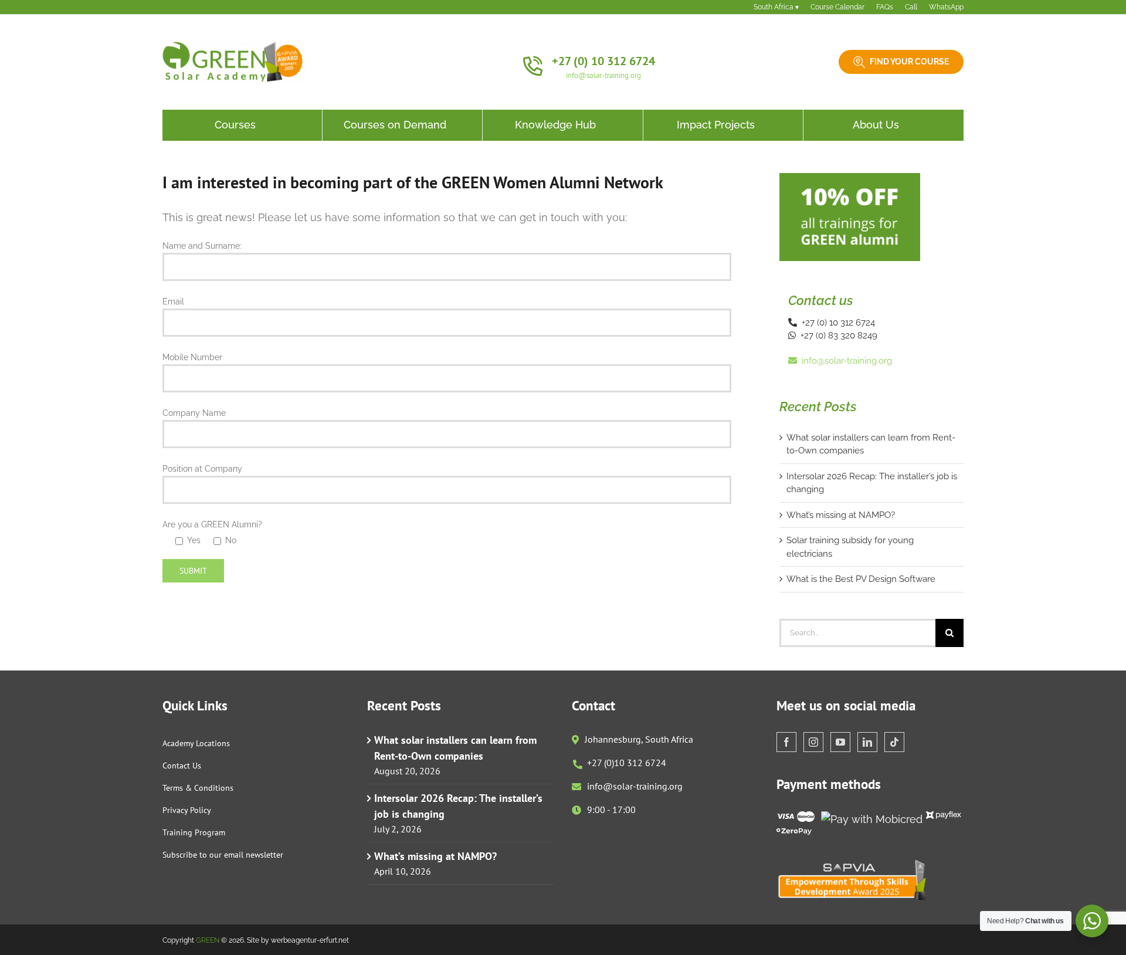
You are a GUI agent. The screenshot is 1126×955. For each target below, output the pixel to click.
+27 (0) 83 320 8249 (836, 335)
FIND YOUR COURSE (909, 61)
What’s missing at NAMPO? (840, 515)
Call (911, 7)
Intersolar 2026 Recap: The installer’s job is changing (458, 806)
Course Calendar (837, 7)
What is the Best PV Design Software (860, 579)
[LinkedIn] (867, 742)
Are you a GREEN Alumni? (212, 524)
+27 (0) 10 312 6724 (603, 61)
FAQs (884, 7)
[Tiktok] (894, 742)
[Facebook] (786, 742)
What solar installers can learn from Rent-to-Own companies (455, 748)
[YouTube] (840, 742)
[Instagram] (813, 742)
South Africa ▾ (776, 7)
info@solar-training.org (603, 75)
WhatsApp (946, 7)
